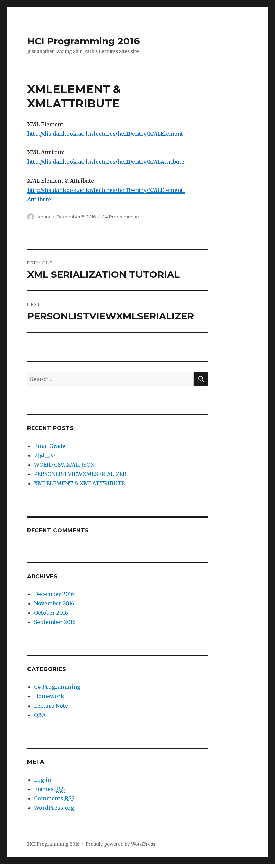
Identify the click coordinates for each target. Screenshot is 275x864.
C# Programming (120, 216)
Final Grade (49, 446)
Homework (49, 696)
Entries (49, 789)
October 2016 (51, 612)
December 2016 (54, 594)
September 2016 (55, 622)
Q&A (40, 715)
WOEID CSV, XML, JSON (64, 464)
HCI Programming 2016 (83, 41)
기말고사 (44, 455)
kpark (44, 216)
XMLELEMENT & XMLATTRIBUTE (79, 483)
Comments (54, 798)
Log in (42, 779)
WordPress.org (54, 807)
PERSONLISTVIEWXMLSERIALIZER (80, 474)
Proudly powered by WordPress (120, 844)
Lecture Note (51, 705)
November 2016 (54, 603)
